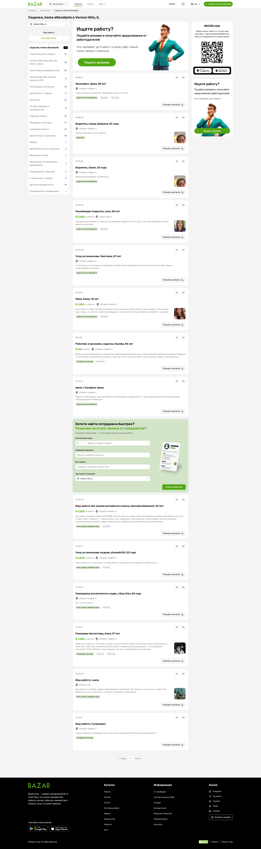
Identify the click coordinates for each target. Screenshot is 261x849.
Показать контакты (171, 104)
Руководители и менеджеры (44, 191)
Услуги (90, 4)
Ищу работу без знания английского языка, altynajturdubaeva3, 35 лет (119, 505)
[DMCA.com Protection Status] (203, 842)
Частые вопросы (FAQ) (164, 797)
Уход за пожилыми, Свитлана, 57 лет (98, 256)
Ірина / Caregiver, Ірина (89, 387)
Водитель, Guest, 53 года (91, 167)
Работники (45, 10)
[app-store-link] (59, 828)
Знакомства (109, 819)
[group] (48, 35)
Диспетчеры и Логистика (43, 135)
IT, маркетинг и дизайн (41, 178)
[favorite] (183, 77)
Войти (172, 4)
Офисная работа (38, 116)
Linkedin (216, 811)
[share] (177, 77)
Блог (106, 830)
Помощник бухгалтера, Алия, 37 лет (97, 633)
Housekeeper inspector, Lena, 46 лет (97, 211)
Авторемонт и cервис (41, 93)
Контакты (158, 824)
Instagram (217, 791)
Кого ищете (80, 462)
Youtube (216, 801)
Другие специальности (42, 184)
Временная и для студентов (44, 148)
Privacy (215, 842)
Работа (78, 4)
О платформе (160, 792)
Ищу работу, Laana (87, 680)
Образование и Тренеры (42, 171)
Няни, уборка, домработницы (45, 70)
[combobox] (80, 443)
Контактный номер (83, 438)
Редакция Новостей (163, 813)
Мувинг (33, 142)
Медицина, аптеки (39, 155)
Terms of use (227, 842)
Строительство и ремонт (43, 54)
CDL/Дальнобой (111, 808)
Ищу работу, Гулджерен (90, 723)
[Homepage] (35, 4)
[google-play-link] (38, 828)
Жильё (107, 797)
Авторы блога (160, 808)
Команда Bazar (161, 819)
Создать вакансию (173, 487)
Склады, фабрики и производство (39, 108)
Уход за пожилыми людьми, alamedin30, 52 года (105, 552)
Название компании (84, 450)
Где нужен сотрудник (85, 474)
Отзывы (157, 802)
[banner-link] (130, 46)
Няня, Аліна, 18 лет (87, 298)
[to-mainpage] (39, 785)
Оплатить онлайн (222, 817)
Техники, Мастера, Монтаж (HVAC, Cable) (43, 62)
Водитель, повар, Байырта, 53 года (97, 123)
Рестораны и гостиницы (42, 86)
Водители (35, 99)
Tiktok (215, 806)
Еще (101, 4)
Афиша (107, 813)
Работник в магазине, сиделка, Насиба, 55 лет (104, 343)
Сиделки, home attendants (44, 47)
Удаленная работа (39, 129)
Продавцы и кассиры (41, 122)
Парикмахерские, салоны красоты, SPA (43, 78)
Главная (32, 10)
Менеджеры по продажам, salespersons (43, 163)
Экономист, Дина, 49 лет (90, 83)
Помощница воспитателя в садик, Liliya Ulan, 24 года (108, 593)
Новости (108, 824)
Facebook (217, 796)
